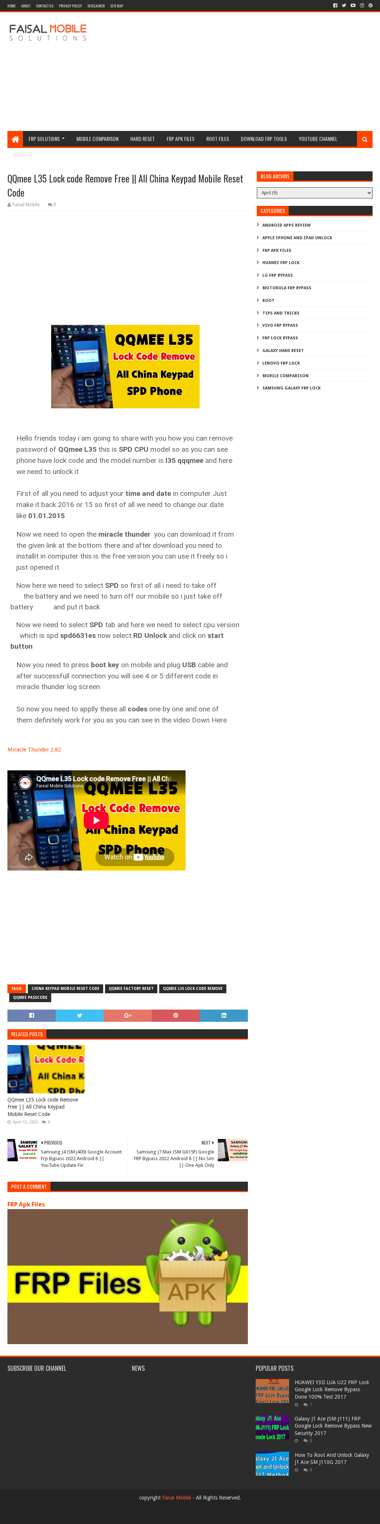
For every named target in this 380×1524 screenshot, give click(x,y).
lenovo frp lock (281, 363)
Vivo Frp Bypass (280, 325)
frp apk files (180, 138)
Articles (22, 154)
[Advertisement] (237, 72)
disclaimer (96, 6)
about (25, 6)
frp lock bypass (280, 338)
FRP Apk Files (26, 1204)
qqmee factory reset (131, 989)
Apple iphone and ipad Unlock (297, 238)
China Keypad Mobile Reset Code (65, 989)
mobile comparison (285, 375)
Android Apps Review (286, 225)
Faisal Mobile (176, 1498)
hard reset (142, 138)
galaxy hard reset (283, 350)
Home (11, 6)
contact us (44, 6)
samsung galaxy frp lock (291, 388)
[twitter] (344, 5)
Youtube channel (318, 138)
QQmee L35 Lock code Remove (193, 989)
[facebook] (335, 5)
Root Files (217, 138)
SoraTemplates (48, 1515)
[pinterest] (370, 5)
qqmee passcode (30, 997)
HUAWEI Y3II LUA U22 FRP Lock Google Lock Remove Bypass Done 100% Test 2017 (332, 1389)
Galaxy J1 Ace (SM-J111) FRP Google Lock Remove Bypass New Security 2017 (333, 1426)
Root (268, 300)
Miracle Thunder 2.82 (34, 749)
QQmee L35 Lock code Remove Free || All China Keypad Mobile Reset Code (42, 1107)
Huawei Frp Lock (280, 262)
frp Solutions (44, 138)
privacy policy (70, 6)
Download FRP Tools (264, 138)
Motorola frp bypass (286, 288)
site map (116, 6)
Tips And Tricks (280, 313)
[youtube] (353, 5)
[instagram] (362, 5)
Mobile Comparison (97, 138)
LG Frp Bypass (277, 275)
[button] (127, 422)
